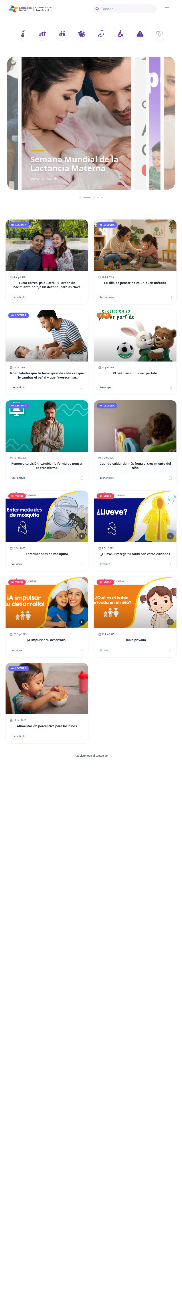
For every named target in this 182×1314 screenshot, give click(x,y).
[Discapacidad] (120, 34)
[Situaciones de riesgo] (140, 34)
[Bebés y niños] (42, 34)
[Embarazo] (23, 34)
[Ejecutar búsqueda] (97, 9)
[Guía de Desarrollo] (159, 34)
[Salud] (101, 34)
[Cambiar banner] (80, 197)
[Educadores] (81, 34)
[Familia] (62, 34)
